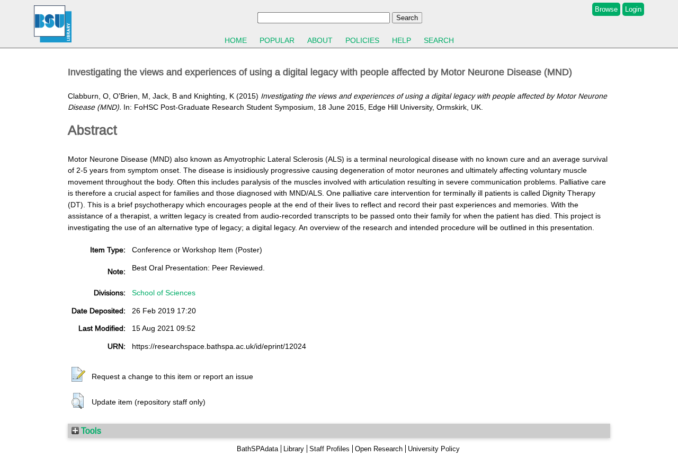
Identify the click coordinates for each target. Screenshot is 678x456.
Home (236, 40)
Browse (606, 9)
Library (293, 449)
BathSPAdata (257, 449)
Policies (362, 40)
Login (633, 9)
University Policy (434, 449)
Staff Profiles (329, 449)
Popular (277, 40)
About (320, 40)
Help (401, 40)
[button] (78, 375)
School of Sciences (163, 292)
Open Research (379, 449)
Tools (90, 430)
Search (439, 40)
